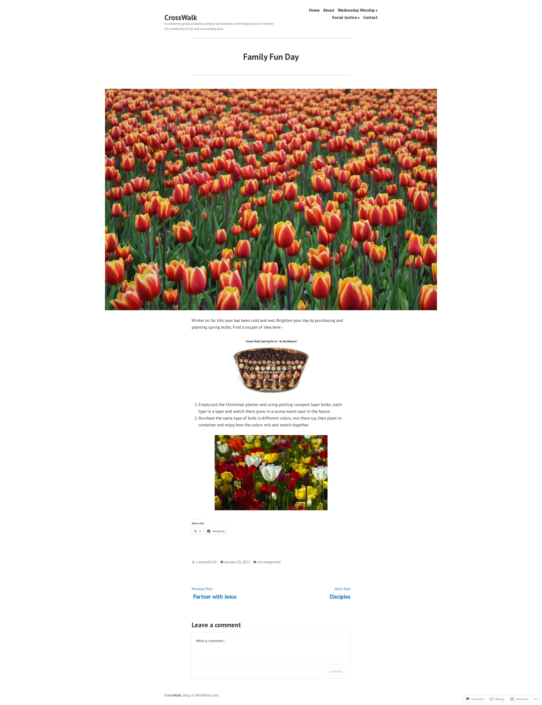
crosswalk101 (206, 561)
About (328, 10)
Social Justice (344, 17)
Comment (335, 671)
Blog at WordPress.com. (201, 695)
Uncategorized (268, 561)
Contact (370, 17)
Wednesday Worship (356, 10)
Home (314, 10)
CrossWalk (181, 17)
